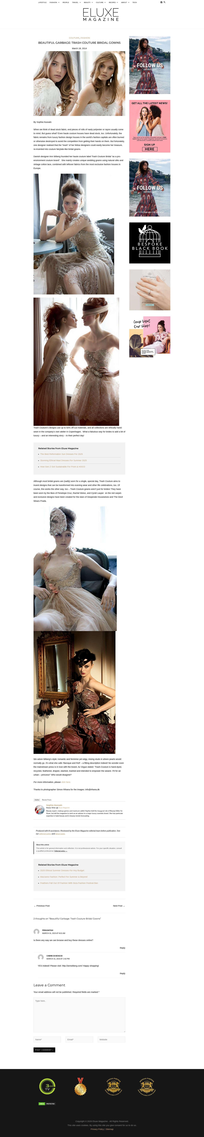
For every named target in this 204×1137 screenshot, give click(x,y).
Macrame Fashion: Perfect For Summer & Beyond (63, 877)
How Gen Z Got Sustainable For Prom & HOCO (62, 467)
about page (60, 834)
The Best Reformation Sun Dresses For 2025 (61, 454)
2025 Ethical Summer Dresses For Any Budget (62, 870)
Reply (122, 948)
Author (37, 800)
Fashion (85, 38)
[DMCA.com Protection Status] (52, 1104)
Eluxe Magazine (64, 808)
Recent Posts (46, 800)
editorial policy (45, 834)
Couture (74, 38)
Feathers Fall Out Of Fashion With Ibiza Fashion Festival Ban (69, 883)
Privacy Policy (97, 1129)
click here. (66, 782)
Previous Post (42, 906)
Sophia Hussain (54, 805)
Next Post (119, 906)
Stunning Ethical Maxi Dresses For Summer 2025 (63, 460)
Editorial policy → (60, 851)
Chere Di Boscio (55, 956)
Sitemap (109, 1129)
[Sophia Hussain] (39, 809)
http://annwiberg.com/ (72, 966)
